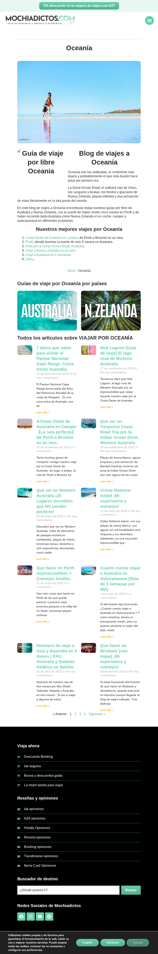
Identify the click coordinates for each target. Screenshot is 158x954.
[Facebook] (21, 916)
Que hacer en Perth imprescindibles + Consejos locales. (55, 573)
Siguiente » (97, 714)
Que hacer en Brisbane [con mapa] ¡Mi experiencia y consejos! (114, 656)
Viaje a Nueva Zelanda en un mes (50, 250)
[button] (149, 20)
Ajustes (138, 943)
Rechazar (113, 943)
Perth (29, 242)
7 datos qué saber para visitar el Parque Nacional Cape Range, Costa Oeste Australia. (55, 358)
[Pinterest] (49, 916)
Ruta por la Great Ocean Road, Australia (55, 246)
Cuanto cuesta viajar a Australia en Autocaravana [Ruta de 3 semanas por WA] (120, 579)
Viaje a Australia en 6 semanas (48, 255)
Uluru (30, 259)
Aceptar (87, 943)
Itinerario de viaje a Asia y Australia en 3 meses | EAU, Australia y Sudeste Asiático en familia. (56, 656)
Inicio (72, 270)
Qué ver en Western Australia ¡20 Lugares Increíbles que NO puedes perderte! (55, 501)
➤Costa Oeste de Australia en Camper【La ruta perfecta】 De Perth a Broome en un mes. (56, 432)
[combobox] (68, 890)
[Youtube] (40, 916)
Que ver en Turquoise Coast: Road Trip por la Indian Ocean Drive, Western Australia (119, 432)
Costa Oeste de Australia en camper (52, 237)
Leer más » (43, 412)
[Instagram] (31, 916)
